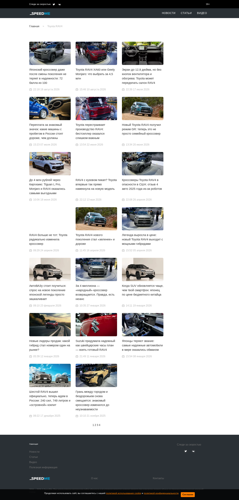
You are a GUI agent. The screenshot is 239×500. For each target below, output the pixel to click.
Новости (169, 13)
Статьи (186, 13)
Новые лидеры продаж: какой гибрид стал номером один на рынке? (49, 345)
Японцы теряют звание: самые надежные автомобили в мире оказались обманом (142, 345)
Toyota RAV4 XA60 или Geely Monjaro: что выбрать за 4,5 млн (95, 74)
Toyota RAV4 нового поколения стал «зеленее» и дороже (95, 239)
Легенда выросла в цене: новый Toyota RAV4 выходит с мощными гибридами (142, 239)
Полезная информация (43, 467)
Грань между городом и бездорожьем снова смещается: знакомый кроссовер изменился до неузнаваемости (92, 400)
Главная (34, 26)
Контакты (158, 478)
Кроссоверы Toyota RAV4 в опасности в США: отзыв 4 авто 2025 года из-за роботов (142, 184)
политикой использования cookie (123, 493)
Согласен (187, 494)
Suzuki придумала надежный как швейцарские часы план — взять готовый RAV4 (95, 345)
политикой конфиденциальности (161, 493)
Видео (202, 13)
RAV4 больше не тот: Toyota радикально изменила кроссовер (48, 239)
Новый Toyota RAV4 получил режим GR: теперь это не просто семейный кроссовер (141, 129)
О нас (94, 478)
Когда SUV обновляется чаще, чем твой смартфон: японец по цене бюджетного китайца (142, 290)
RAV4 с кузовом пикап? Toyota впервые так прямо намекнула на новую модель (96, 184)
